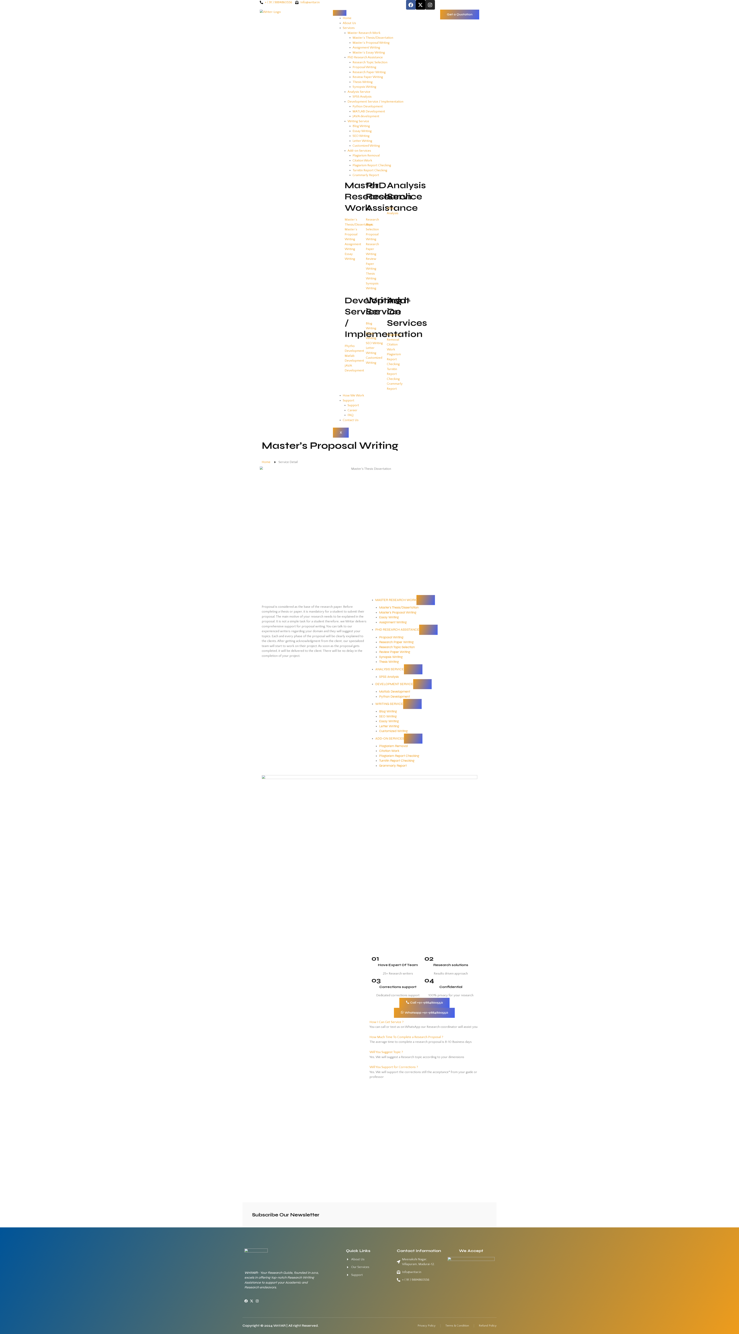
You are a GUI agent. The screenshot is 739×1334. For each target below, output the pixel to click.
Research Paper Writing (369, 72)
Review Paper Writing (368, 77)
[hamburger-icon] (339, 13)
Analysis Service (359, 92)
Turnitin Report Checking (370, 170)
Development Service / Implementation (375, 101)
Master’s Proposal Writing (371, 42)
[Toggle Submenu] (425, 600)
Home (347, 18)
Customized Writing (366, 145)
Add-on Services (359, 150)
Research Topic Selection (370, 62)
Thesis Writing (363, 82)
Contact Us (351, 420)
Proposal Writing (364, 67)
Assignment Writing (366, 47)
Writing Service (358, 121)
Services (349, 28)
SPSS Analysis (362, 96)
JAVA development (366, 116)
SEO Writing (361, 136)
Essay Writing (362, 131)
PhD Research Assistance (365, 57)
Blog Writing (361, 126)
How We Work (353, 395)
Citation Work (362, 160)
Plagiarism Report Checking (372, 165)
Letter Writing (362, 141)
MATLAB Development (369, 111)
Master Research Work (364, 33)
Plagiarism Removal (366, 155)
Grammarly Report (366, 175)
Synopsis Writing (364, 87)
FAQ (351, 415)
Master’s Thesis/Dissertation (373, 37)
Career (352, 410)
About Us (349, 23)
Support (348, 400)
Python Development (368, 106)
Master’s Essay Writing (369, 52)
